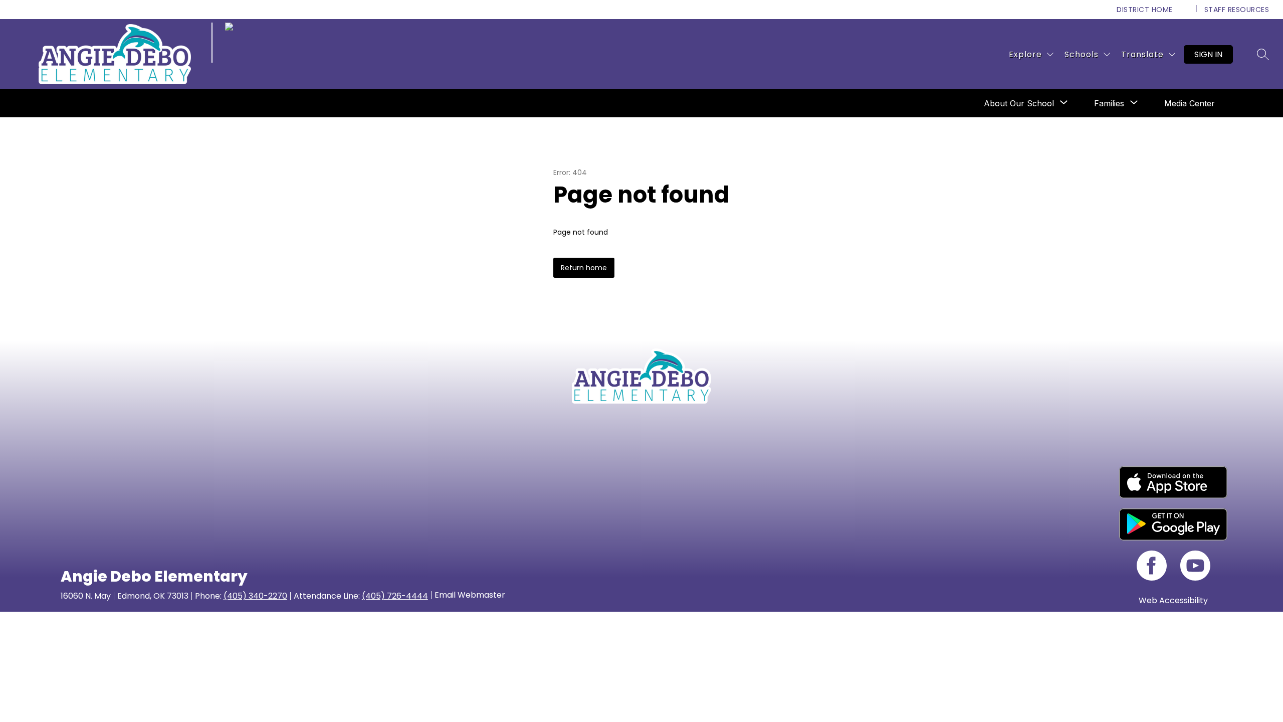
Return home (584, 268)
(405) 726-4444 (395, 596)
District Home (1145, 9)
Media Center (1189, 103)
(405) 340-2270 (255, 596)
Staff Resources (1236, 9)
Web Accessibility (1173, 600)
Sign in (1208, 54)
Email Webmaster (470, 595)
